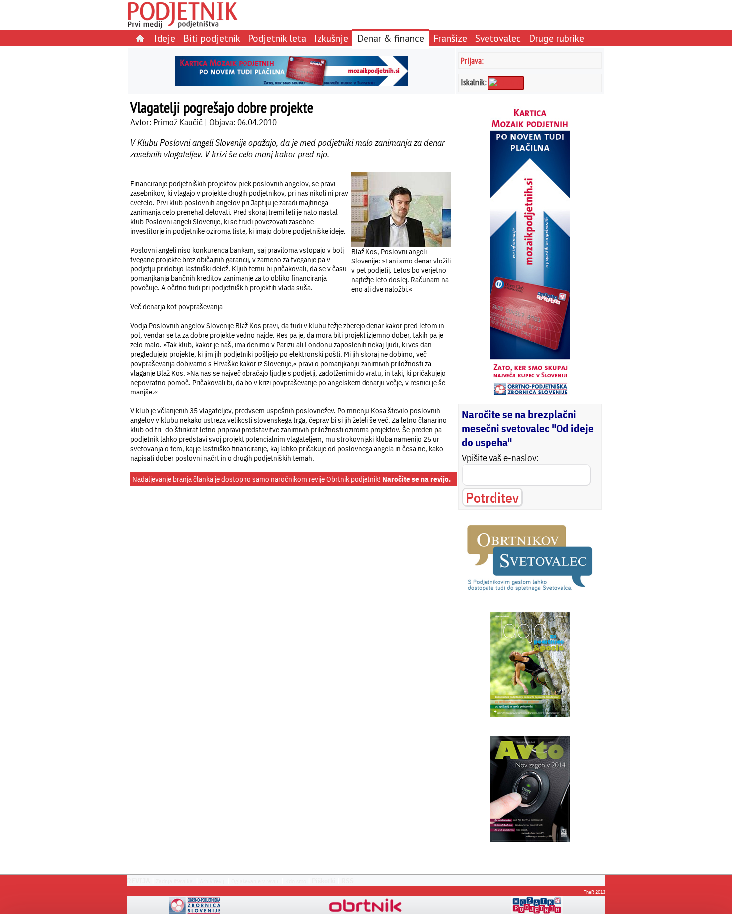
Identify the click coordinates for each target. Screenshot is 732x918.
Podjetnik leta (277, 38)
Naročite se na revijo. (416, 479)
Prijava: (472, 60)
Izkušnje (331, 38)
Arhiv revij (212, 881)
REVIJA (138, 880)
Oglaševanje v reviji (254, 881)
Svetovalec (498, 38)
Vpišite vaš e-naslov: (500, 458)
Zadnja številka (174, 881)
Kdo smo (295, 881)
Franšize (450, 38)
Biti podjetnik (211, 38)
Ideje (164, 38)
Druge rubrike (556, 38)
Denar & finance (390, 38)
